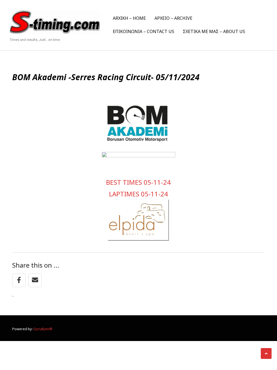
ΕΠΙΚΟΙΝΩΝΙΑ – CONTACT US (143, 31)
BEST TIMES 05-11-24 (138, 182)
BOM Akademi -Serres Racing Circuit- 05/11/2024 (106, 77)
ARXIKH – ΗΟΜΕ (129, 18)
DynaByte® (43, 328)
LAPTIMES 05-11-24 (138, 193)
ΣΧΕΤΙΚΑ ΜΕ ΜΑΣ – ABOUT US (214, 31)
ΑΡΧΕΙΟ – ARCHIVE (173, 18)
